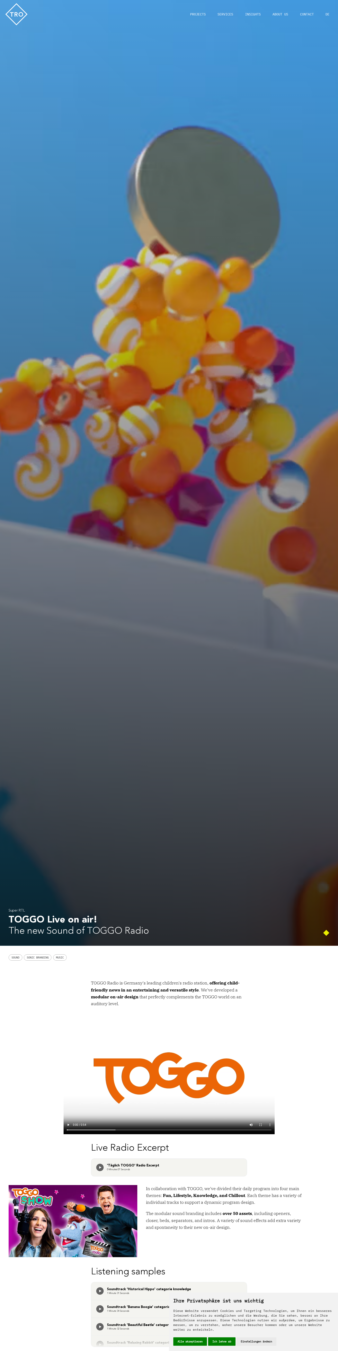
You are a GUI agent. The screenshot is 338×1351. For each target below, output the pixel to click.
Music (60, 957)
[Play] (100, 1167)
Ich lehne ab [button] (221, 1341)
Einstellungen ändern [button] (256, 1341)
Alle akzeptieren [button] (190, 1341)
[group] (100, 1167)
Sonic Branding (38, 957)
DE (327, 14)
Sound (15, 957)
